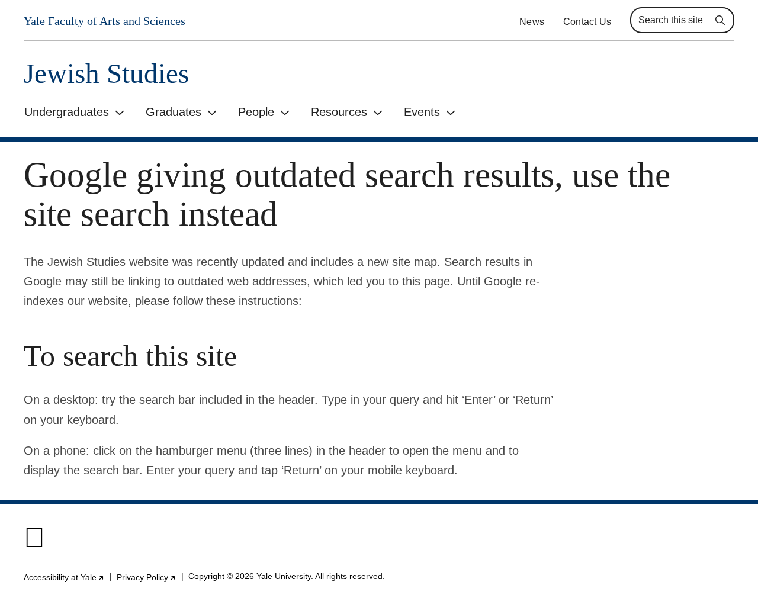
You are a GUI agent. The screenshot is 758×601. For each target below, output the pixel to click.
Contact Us (587, 22)
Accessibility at (64, 577)
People (256, 111)
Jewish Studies (106, 74)
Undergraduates (66, 111)
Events (422, 111)
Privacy (146, 577)
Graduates (173, 111)
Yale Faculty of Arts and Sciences (104, 21)
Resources (339, 111)
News (531, 22)
